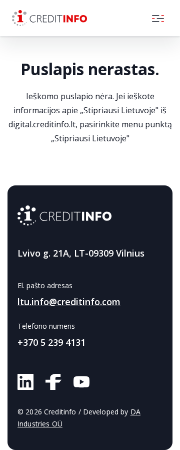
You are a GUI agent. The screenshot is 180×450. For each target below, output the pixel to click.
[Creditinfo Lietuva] (49, 18)
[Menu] (158, 18)
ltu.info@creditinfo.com (69, 302)
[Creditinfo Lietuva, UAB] (65, 215)
